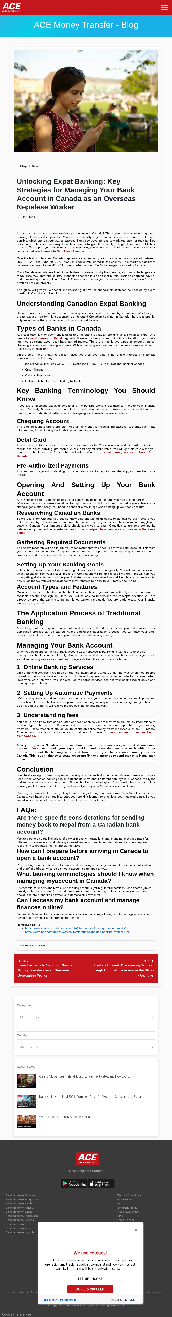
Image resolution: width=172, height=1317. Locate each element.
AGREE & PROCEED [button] (90, 1289)
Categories (24, 1005)
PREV (24, 960)
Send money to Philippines (22, 1215)
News (36, 166)
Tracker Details (68, 1299)
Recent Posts (26, 1067)
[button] (136, 1229)
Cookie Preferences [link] (17, 1314)
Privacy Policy (125, 1199)
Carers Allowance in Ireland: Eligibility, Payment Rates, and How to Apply (86, 1076)
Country (22, 1035)
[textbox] (86, 1017)
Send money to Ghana (19, 1211)
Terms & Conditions (129, 1195)
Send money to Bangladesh (22, 1199)
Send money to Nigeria (19, 1207)
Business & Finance (32, 945)
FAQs (120, 1203)
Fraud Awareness (128, 1211)
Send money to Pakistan (20, 1195)
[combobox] (86, 1017)
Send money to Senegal (20, 1219)
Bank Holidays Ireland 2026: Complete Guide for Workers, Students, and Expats (91, 1096)
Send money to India (18, 1228)
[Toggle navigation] (165, 7)
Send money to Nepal (19, 1224)
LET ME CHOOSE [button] (90, 1278)
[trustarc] (130, 1299)
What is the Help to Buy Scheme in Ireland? (66, 1117)
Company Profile (127, 1207)
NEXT (147, 960)
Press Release (125, 1219)
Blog (23, 166)
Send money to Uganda (20, 1232)
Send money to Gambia (20, 1203)
